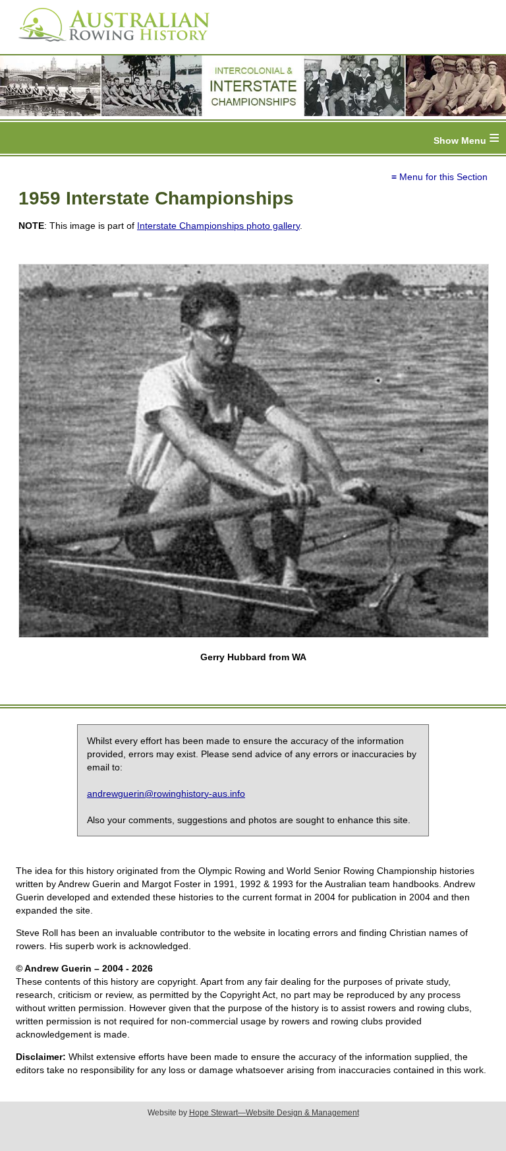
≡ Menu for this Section (439, 176)
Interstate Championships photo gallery (218, 225)
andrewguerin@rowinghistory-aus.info (166, 793)
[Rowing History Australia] (108, 46)
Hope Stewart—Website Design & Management (274, 1112)
